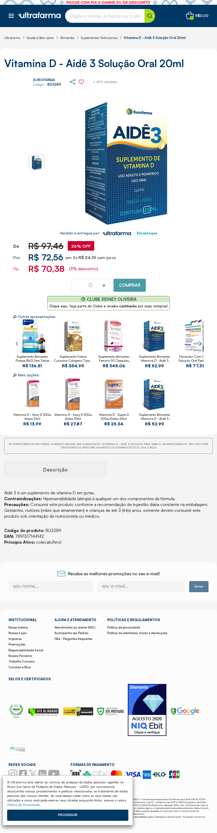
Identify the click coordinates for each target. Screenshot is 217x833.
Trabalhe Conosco (21, 661)
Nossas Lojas (17, 633)
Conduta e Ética (19, 667)
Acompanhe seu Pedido (71, 633)
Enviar (199, 586)
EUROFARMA (44, 80)
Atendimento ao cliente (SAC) (75, 627)
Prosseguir (68, 815)
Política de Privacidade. (24, 805)
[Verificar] (43, 714)
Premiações (16, 644)
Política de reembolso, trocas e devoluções (137, 633)
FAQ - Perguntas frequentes (73, 639)
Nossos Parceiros (20, 656)
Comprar (130, 285)
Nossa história (18, 627)
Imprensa (15, 639)
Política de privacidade (123, 627)
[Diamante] (147, 710)
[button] (16, 344)
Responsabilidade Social (25, 650)
